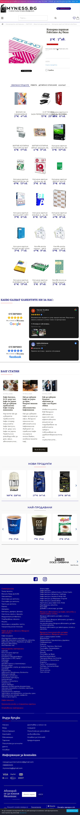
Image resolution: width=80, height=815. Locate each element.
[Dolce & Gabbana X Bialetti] (59, 552)
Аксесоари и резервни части (13, 616)
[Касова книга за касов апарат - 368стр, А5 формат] (59, 267)
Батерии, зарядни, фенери (12, 603)
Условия (6, 741)
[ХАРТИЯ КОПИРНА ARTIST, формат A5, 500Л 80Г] (40, 132)
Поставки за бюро (47, 646)
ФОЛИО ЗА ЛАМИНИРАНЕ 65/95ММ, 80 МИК (20, 113)
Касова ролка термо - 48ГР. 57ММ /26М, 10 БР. (59, 247)
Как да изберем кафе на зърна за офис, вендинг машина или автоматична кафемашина (30, 395)
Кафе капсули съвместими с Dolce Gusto (56, 584)
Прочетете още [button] (36, 327)
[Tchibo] (21, 552)
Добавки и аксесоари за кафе (51, 600)
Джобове (5, 660)
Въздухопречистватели (11, 608)
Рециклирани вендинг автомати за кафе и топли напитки (57, 612)
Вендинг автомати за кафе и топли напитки (54, 608)
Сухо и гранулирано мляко (50, 628)
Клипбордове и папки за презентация (17, 659)
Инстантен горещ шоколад (13, 630)
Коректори (6, 662)
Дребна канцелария (47, 648)
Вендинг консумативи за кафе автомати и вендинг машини (54, 625)
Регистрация (8, 723)
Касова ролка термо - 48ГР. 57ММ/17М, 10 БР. (40, 247)
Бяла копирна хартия (42, 24)
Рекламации (7, 729)
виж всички (40, 441)
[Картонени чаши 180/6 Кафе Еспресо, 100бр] (39, 516)
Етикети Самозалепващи (12, 648)
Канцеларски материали (15, 24)
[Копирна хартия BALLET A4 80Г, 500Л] (40, 267)
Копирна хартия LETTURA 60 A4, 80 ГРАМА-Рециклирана (59, 147)
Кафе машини (8, 692)
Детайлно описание (48, 85)
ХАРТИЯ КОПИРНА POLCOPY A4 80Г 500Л (21, 147)
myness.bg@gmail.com (13, 760)
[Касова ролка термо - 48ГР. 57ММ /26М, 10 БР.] (59, 233)
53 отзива (20, 345)
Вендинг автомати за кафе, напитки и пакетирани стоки (58, 604)
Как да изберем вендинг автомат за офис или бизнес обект (49, 393)
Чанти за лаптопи (9, 596)
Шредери (5, 601)
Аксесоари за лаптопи (10, 590)
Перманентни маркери (11, 683)
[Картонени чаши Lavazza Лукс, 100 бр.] (14, 516)
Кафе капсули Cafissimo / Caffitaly (53, 586)
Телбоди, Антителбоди (49, 658)
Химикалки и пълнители (49, 652)
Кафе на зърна (7, 627)
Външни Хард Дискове (10, 585)
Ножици (43, 636)
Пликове (5, 653)
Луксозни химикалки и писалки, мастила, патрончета (17, 680)
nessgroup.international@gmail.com (18, 754)
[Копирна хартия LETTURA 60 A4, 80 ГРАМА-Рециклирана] (59, 132)
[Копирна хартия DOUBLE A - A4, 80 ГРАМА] (40, 199)
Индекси (43, 654)
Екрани (4, 598)
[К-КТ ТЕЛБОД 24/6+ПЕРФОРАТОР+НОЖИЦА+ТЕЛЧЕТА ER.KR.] (48, 99)
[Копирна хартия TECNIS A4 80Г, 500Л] (21, 233)
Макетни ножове (8, 666)
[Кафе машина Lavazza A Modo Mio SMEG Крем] (14, 473)
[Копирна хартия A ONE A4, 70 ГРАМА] (59, 99)
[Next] (76, 477)
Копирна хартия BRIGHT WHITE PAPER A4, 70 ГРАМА (59, 180)
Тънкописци (6, 674)
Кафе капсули (45, 582)
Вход (4, 720)
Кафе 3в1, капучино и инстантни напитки (18, 632)
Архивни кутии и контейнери (13, 655)
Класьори (5, 652)
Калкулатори (7, 671)
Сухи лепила (44, 664)
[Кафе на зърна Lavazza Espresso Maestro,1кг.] (64, 473)
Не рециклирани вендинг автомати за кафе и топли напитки (57, 616)
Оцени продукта (51, 65)
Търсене (6, 732)
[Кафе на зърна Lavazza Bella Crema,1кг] (39, 473)
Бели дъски (44, 660)
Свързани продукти (20, 85)
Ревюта (34, 85)
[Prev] (3, 520)
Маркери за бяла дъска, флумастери (16, 678)
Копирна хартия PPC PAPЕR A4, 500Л (59, 214)
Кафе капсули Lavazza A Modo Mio (53, 588)
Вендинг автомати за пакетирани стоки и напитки (57, 620)
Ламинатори (7, 588)
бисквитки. (23, 812)
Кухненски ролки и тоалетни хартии (19, 696)
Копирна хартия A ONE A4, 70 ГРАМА (59, 113)
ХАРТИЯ (29, 24)
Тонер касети (7, 583)
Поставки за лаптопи (10, 593)
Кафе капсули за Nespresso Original (53, 590)
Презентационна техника (12, 618)
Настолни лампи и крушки (12, 606)
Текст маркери (8, 676)
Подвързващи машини (10, 611)
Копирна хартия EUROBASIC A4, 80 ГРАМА (21, 281)
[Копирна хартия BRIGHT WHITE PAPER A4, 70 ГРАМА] (59, 166)
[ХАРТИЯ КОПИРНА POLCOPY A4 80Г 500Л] (21, 132)
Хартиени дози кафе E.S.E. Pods (52, 594)
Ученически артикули (10, 669)
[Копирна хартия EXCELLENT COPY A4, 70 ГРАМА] (21, 199)
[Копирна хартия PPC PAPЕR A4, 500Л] (59, 200)
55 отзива (20, 320)
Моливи (43, 644)
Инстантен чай (8, 637)
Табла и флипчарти (9, 688)
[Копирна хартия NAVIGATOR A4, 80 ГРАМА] (21, 166)
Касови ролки (7, 646)
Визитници (44, 630)
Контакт (62, 85)
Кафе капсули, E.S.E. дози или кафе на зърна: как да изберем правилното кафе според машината (9, 395)
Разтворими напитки (48, 596)
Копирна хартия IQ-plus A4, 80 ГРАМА (40, 180)
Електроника (8, 580)
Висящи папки (7, 657)
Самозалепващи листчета (50, 650)
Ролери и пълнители (10, 673)
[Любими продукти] (74, 18)
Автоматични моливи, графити (14, 687)
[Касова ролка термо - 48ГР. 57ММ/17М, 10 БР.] (40, 233)
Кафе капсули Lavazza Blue (50, 592)
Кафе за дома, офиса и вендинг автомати (15, 623)
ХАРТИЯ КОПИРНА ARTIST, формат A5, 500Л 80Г (40, 147)
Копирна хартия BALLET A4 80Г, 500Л (40, 281)
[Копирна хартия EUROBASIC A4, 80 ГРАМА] (21, 267)
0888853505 (65, 8)
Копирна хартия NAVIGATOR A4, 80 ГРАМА (21, 180)
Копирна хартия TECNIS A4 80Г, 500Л (21, 247)
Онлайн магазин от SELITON (66, 800)
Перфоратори (46, 634)
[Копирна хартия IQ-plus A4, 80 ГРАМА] (40, 166)
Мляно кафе (44, 580)
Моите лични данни (52, 800)
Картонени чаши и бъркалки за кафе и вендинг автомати (17, 634)
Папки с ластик (46, 642)
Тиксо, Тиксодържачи (48, 656)
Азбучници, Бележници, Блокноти (15, 664)
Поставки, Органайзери (49, 640)
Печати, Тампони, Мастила (51, 638)
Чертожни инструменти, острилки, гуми (19, 685)
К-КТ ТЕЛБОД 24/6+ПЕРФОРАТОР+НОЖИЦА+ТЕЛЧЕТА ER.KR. (48, 113)
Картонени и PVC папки (11, 650)
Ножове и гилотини (10, 667)
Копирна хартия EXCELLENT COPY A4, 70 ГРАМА (20, 214)
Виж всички (74, 556)
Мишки (4, 613)
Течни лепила (45, 662)
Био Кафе (43, 598)
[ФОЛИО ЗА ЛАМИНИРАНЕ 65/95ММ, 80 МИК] (21, 99)
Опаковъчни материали (12, 700)
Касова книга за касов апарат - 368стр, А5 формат (59, 281)
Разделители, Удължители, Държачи (54, 632)
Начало (5, 716)
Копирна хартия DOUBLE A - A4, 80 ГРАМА (40, 214)
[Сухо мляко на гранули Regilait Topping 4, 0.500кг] (64, 516)
